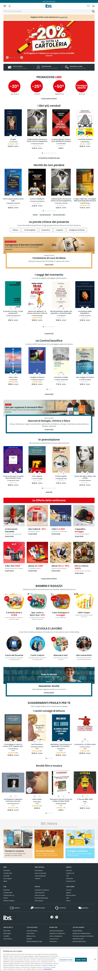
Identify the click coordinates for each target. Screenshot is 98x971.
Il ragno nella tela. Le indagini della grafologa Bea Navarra (85, 200)
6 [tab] (51, 153)
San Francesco (37, 744)
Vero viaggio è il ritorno (85, 377)
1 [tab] (10, 57)
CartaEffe (6, 936)
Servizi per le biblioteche (56, 931)
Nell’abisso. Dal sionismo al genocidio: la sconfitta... (61, 745)
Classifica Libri (7, 873)
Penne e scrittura (71, 895)
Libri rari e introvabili (40, 873)
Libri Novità (6, 870)
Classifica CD (70, 873)
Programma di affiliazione (57, 933)
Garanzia (29, 939)
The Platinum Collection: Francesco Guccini (13, 800)
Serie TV (5, 898)
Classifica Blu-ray (8, 895)
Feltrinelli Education (78, 939)
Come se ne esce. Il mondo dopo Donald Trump (13, 477)
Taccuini (68, 890)
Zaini (67, 898)
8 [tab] (55, 153)
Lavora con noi (53, 939)
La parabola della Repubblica (85, 312)
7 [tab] (53, 153)
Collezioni (37, 878)
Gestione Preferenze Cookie (34, 941)
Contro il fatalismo (37, 199)
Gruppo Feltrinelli (77, 931)
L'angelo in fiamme (37, 377)
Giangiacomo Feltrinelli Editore (81, 933)
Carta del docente (32, 931)
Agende (68, 892)
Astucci (68, 900)
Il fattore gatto (61, 476)
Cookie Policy (48, 969)
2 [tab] (12, 57)
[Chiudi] (95, 959)
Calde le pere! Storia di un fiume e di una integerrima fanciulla (37, 140)
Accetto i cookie (81, 959)
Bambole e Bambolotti (41, 898)
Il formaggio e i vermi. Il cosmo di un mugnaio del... (13, 745)
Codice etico (53, 941)
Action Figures (39, 900)
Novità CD (69, 870)
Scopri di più (9, 536)
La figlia (13, 139)
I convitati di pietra (85, 139)
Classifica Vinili (70, 881)
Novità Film (6, 890)
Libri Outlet (6, 876)
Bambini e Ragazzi (8, 900)
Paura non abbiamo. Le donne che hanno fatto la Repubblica (37, 312)
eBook (5, 881)
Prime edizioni (39, 870)
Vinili (67, 876)
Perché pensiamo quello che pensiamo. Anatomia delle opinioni (61, 312)
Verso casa (13, 377)
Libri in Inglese (7, 878)
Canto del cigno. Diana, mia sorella (85, 477)
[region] (49, 959)
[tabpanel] (49, 41)
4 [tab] (16, 57)
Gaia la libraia (7, 939)
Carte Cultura (30, 933)
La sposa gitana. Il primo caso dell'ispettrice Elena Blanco (61, 140)
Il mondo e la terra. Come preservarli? (13, 312)
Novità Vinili (69, 878)
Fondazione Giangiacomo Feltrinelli (83, 936)
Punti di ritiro (6, 931)
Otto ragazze (37, 476)
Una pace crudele (61, 377)
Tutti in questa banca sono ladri (13, 200)
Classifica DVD (7, 892)
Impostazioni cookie (66, 959)
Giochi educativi (39, 892)
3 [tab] (14, 57)
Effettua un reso (31, 936)
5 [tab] (18, 57)
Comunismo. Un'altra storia (85, 744)
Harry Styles (37, 799)
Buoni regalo (7, 933)
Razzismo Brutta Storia (79, 941)
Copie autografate (40, 876)
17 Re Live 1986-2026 (85, 799)
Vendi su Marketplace (55, 936)
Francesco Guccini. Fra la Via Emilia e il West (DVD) (61, 800)
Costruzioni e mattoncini (42, 890)
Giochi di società (40, 895)
